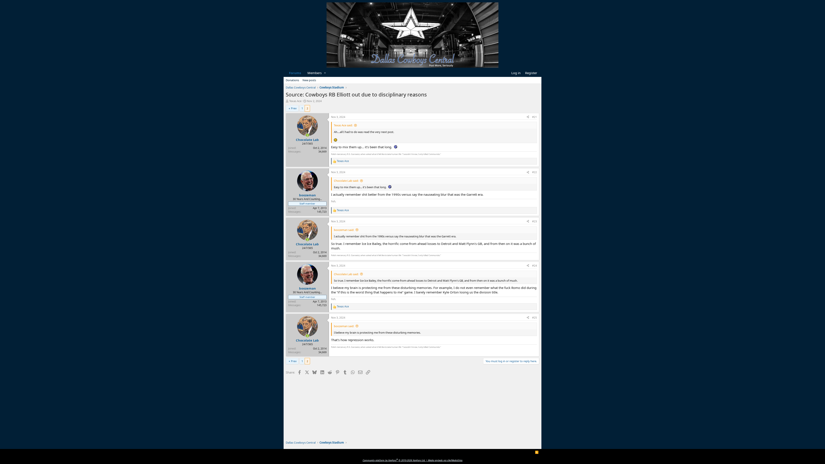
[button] (325, 73)
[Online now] (307, 135)
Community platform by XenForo (394, 460)
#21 (534, 117)
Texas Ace (295, 101)
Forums (295, 73)
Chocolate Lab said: (346, 181)
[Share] (528, 117)
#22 (534, 172)
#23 (534, 221)
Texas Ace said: (343, 125)
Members (314, 73)
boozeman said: (344, 230)
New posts (309, 80)
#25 (534, 317)
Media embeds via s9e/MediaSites (445, 460)
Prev (294, 108)
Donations (292, 80)
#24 (534, 265)
